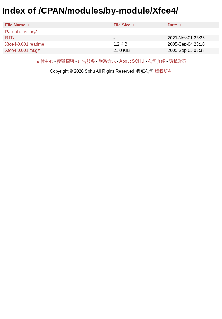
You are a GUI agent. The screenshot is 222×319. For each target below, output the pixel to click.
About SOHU (132, 61)
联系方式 (107, 61)
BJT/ (9, 38)
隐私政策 (177, 61)
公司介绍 (156, 61)
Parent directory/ (21, 31)
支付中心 (44, 61)
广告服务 (86, 61)
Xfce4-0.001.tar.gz (22, 50)
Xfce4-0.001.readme (24, 44)
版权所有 (163, 71)
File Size (121, 25)
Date (172, 25)
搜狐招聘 (65, 61)
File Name (15, 25)
